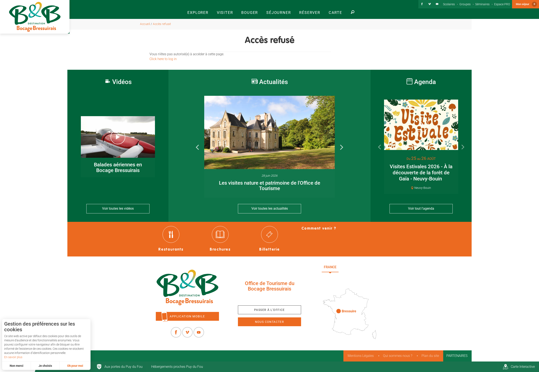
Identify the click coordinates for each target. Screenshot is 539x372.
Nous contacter (269, 321)
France (330, 267)
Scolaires (449, 4)
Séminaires (482, 4)
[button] (197, 9)
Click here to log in (163, 59)
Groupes (465, 4)
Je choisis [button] (45, 365)
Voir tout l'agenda (421, 208)
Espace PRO (502, 4)
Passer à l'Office (269, 310)
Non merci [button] (16, 365)
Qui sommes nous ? (397, 356)
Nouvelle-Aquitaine (362, 267)
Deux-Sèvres (351, 277)
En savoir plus (13, 357)
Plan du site (430, 356)
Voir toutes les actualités (269, 208)
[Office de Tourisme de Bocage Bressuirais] (187, 287)
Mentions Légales (361, 356)
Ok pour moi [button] (75, 365)
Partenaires (456, 356)
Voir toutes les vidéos (118, 208)
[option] (269, 146)
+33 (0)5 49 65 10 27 (269, 298)
